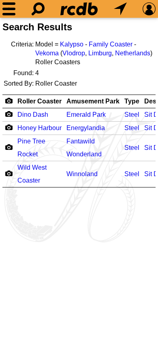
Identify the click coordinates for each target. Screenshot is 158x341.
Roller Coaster (39, 101)
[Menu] (8, 8)
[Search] (38, 8)
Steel (131, 114)
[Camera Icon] (9, 114)
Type (131, 101)
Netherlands (132, 53)
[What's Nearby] (120, 8)
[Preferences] (149, 8)
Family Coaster (110, 44)
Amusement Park (93, 101)
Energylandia (85, 127)
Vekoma (47, 53)
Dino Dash (32, 114)
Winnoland (82, 173)
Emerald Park (86, 114)
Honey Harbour (39, 127)
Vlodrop (73, 53)
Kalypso (71, 44)
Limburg (100, 53)
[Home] (79, 8)
